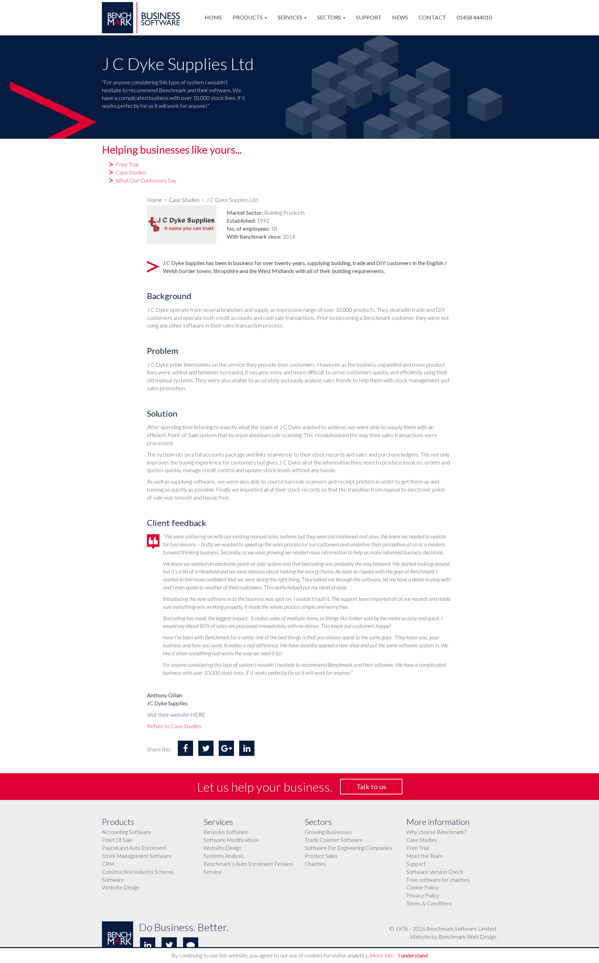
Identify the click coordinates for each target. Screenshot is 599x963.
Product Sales (321, 855)
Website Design (121, 887)
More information (438, 821)
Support (416, 863)
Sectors (318, 821)
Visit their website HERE (176, 714)
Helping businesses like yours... (172, 149)
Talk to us (371, 786)
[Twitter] (169, 945)
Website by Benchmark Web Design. (453, 936)
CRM (108, 863)
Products (118, 821)
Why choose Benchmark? (436, 831)
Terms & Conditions (429, 903)
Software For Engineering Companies (348, 847)
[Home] (141, 1)
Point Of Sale (117, 839)
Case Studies (184, 199)
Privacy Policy (422, 895)
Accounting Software (126, 831)
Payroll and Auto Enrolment (134, 847)
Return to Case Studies (174, 726)
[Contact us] (190, 945)
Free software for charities (438, 879)
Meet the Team (424, 855)
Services (218, 821)
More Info (382, 955)
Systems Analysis (223, 855)
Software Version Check (434, 871)
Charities (315, 863)
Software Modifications (231, 839)
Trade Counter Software (334, 839)
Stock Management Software (137, 855)
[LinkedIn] (147, 945)
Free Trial (417, 847)
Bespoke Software (225, 831)
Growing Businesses (328, 831)
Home (154, 199)
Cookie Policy (422, 887)
